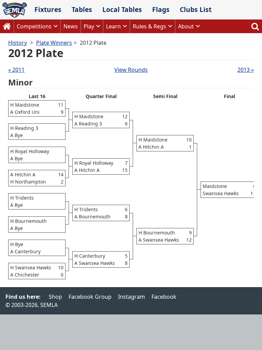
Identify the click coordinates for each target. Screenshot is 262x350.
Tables (82, 9)
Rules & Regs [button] (149, 26)
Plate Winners (54, 42)
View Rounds (131, 69)
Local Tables (122, 9)
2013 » (245, 69)
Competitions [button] (34, 26)
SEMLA (14, 10)
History (17, 42)
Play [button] (89, 26)
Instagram (131, 296)
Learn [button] (113, 26)
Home (7, 26)
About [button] (186, 26)
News (70, 26)
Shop (55, 296)
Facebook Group (90, 296)
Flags (161, 9)
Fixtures (47, 9)
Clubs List (196, 9)
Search (255, 26)
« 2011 (16, 69)
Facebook (163, 296)
